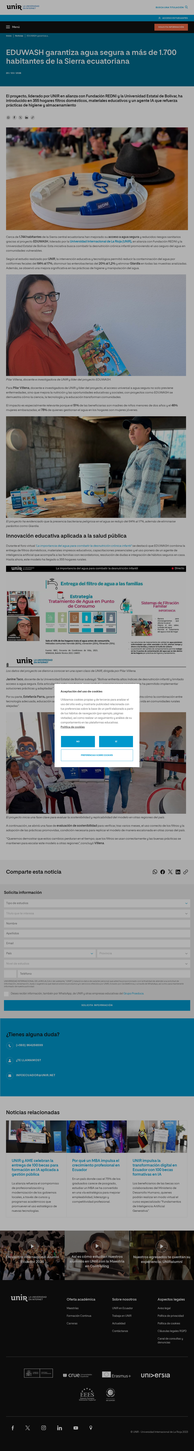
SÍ (116, 742)
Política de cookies (73, 727)
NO (78, 742)
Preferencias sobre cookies (97, 755)
